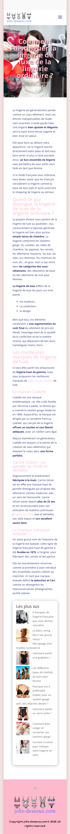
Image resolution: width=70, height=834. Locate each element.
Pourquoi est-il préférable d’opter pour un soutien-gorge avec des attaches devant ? (33, 695)
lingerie (43, 82)
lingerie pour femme (40, 380)
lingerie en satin (23, 514)
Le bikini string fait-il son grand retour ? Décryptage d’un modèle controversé (34, 639)
